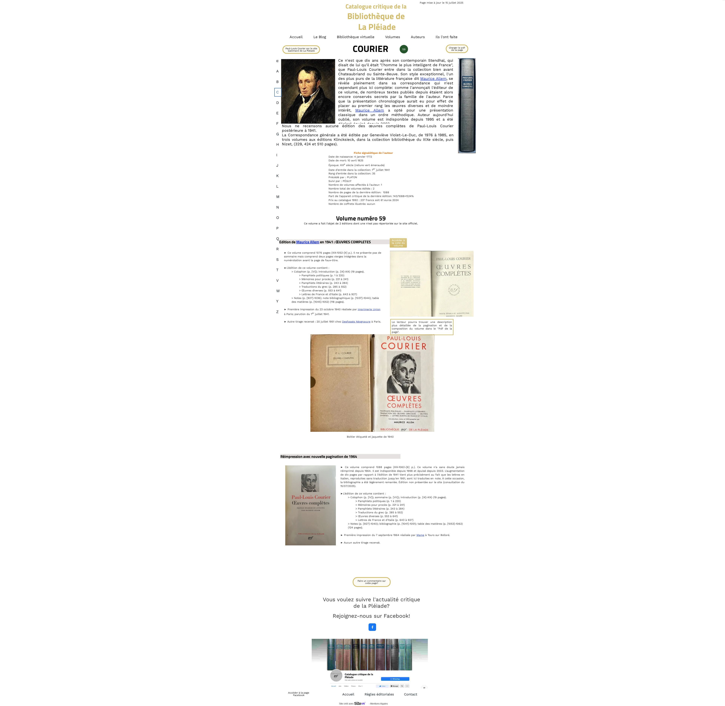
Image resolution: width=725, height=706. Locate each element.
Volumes (392, 37)
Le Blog (319, 37)
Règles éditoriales (379, 694)
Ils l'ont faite (446, 37)
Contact (410, 694)
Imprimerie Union (369, 309)
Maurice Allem (433, 78)
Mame (420, 535)
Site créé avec (346, 703)
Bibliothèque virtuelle (355, 37)
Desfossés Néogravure (356, 321)
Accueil (348, 694)
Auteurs (418, 37)
